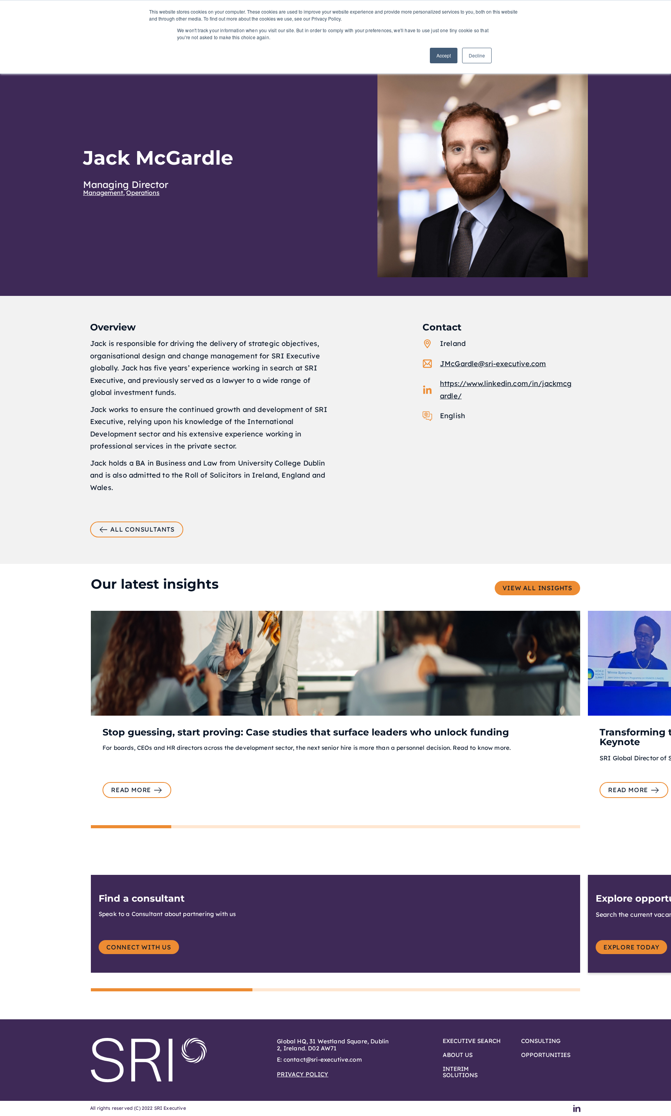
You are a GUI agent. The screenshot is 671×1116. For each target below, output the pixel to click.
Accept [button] (443, 55)
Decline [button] (477, 55)
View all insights (537, 588)
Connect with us (138, 947)
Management (103, 192)
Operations (143, 192)
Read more (131, 790)
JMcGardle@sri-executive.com (493, 363)
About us (458, 1055)
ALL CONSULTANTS (142, 529)
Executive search (472, 1041)
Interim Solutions (460, 1072)
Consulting (540, 1041)
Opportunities (545, 1055)
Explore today (631, 947)
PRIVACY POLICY (302, 1074)
